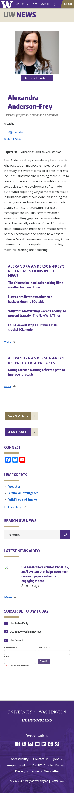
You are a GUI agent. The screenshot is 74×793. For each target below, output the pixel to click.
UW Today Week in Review (25, 631)
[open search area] (56, 4)
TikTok (57, 744)
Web (7, 138)
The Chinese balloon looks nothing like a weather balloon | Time (35, 285)
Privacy (20, 771)
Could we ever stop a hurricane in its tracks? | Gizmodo (33, 327)
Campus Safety (16, 765)
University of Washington (7, 4)
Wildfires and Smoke (22, 499)
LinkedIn (43, 744)
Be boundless (37, 720)
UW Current (16, 640)
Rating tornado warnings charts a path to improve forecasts (36, 372)
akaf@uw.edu (13, 132)
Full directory (12, 507)
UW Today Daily (18, 623)
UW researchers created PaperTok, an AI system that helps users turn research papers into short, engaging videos (45, 576)
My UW (36, 765)
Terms (34, 771)
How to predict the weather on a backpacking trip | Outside (30, 299)
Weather (14, 486)
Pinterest (50, 744)
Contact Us (40, 759)
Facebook (17, 744)
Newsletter (51, 771)
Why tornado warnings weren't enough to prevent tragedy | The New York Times (37, 313)
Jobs (56, 759)
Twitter (18, 138)
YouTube (37, 744)
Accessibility (20, 759)
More (7, 341)
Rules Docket (56, 765)
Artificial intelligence (23, 493)
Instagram (30, 744)
